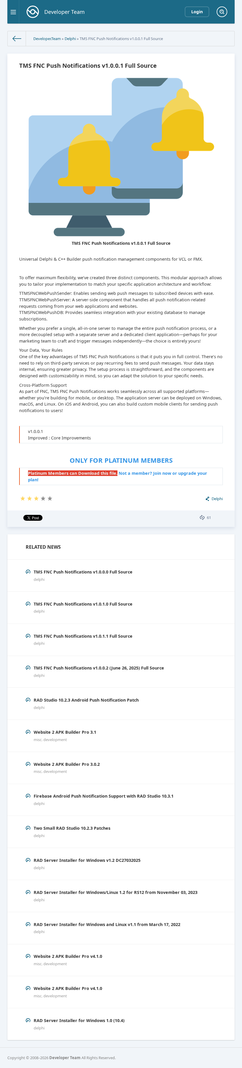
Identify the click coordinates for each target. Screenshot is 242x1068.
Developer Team (65, 1057)
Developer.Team (47, 38)
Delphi (70, 38)
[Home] (17, 38)
